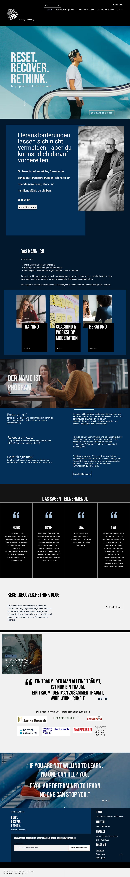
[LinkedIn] (19, 200)
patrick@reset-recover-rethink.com (110, 816)
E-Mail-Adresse (18, 843)
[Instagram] (25, 200)
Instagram (100, 858)
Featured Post (10, 656)
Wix (25, 873)
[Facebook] (22, 200)
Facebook (100, 854)
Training (31, 326)
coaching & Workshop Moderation (67, 332)
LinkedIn (100, 850)
